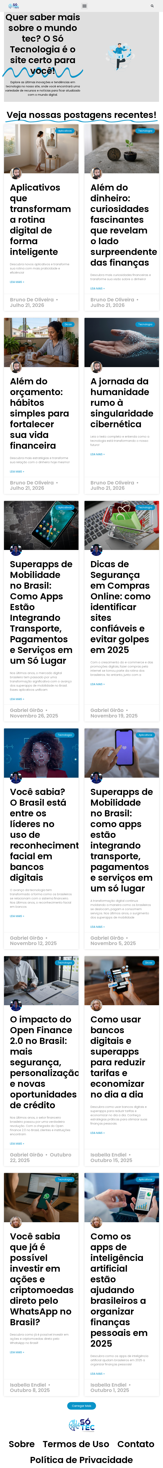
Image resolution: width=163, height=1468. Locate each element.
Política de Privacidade (81, 1460)
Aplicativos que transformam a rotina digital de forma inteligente (40, 219)
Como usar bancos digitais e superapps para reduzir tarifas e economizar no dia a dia (117, 1057)
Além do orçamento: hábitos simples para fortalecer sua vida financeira (39, 413)
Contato (135, 1444)
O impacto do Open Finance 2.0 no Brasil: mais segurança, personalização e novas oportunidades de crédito (45, 1062)
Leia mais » (17, 282)
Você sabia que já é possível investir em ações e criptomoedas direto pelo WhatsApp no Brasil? (42, 1279)
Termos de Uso (76, 1444)
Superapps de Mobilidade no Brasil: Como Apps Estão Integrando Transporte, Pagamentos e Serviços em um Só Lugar (41, 612)
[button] (84, 6)
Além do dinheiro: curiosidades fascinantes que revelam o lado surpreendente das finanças (123, 225)
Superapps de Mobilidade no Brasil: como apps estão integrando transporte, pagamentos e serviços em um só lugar (121, 840)
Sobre (22, 1444)
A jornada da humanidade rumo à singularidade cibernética (121, 402)
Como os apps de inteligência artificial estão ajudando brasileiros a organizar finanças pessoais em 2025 (119, 1290)
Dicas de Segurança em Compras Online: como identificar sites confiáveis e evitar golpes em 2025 (120, 607)
